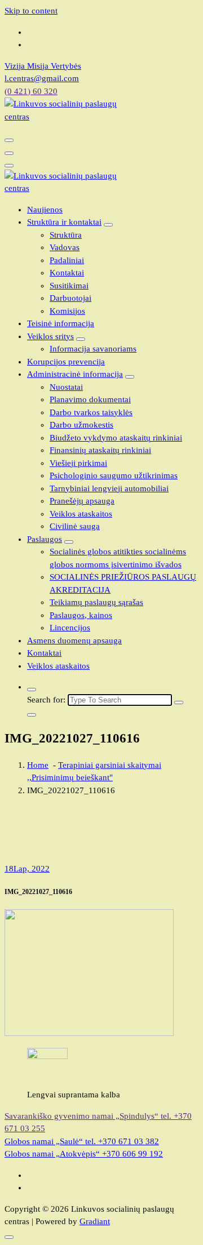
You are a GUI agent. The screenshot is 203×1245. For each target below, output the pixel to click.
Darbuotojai (70, 298)
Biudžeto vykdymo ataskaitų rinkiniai (116, 437)
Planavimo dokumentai (90, 399)
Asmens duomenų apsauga (74, 640)
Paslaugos (44, 539)
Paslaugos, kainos (81, 615)
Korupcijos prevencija (66, 361)
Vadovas (65, 247)
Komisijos (67, 310)
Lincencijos (70, 627)
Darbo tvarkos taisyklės (91, 412)
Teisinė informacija (60, 323)
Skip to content (31, 10)
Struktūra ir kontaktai (64, 221)
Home (37, 765)
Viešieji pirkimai (78, 463)
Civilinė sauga (75, 526)
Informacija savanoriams (93, 348)
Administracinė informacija (75, 374)
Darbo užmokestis (81, 424)
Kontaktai (67, 272)
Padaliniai (67, 260)
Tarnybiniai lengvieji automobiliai (109, 488)
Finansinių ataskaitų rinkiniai (100, 450)
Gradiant (95, 1221)
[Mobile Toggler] (108, 224)
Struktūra (66, 234)
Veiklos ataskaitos (81, 513)
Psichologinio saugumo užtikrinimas (114, 475)
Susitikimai (69, 285)
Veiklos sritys (50, 336)
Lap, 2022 (27, 868)
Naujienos (45, 209)
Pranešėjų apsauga (82, 500)
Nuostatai (66, 387)
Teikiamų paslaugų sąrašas (96, 602)
